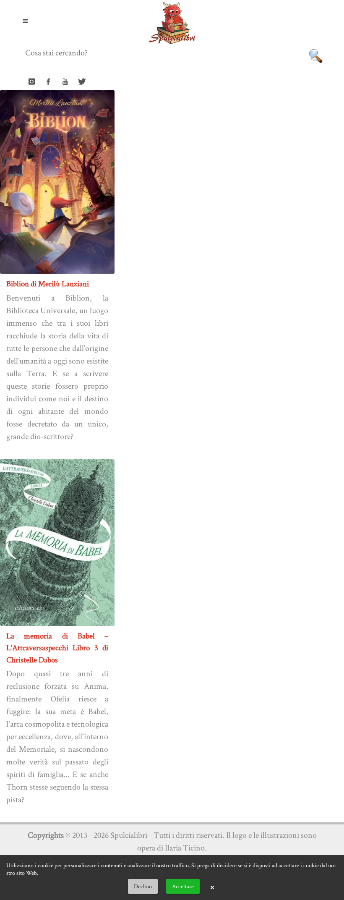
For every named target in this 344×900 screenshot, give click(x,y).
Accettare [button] (183, 886)
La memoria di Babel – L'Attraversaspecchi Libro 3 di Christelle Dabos (57, 648)
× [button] (212, 886)
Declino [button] (143, 886)
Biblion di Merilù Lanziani (47, 283)
